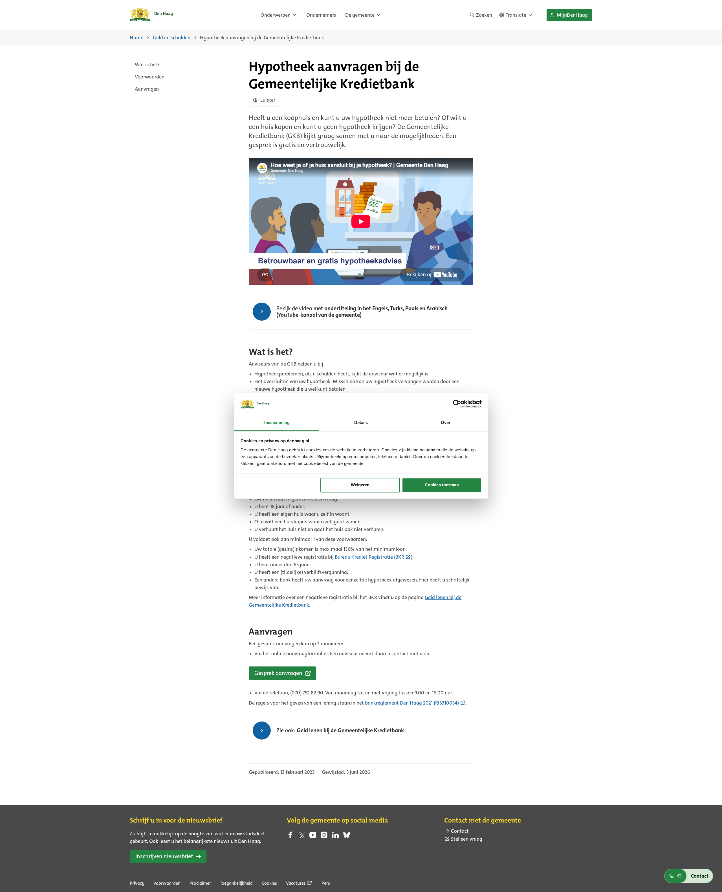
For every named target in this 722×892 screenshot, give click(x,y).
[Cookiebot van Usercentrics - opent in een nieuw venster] (457, 404)
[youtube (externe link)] (312, 836)
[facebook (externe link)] (290, 836)
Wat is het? (147, 64)
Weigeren (360, 485)
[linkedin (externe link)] (335, 836)
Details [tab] (361, 422)
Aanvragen (147, 89)
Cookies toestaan (442, 485)
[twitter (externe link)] (301, 836)
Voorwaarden (149, 76)
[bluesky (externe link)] (346, 836)
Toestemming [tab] (276, 422)
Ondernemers (321, 15)
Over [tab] (445, 422)
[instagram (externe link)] (324, 836)
